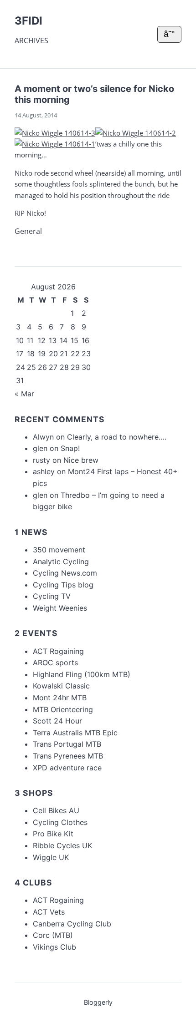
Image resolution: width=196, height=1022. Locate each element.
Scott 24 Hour (57, 720)
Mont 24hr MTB (60, 697)
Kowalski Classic (61, 685)
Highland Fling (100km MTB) (81, 674)
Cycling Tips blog (63, 584)
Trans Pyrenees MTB (68, 755)
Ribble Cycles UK (62, 845)
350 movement (59, 549)
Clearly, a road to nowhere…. (116, 436)
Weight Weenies (60, 607)
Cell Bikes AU (56, 810)
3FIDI (28, 20)
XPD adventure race (67, 767)
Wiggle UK (51, 857)
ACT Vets (49, 911)
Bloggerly (98, 1002)
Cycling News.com (65, 572)
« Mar (24, 393)
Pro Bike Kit (53, 833)
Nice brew (80, 460)
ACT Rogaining (58, 651)
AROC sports (55, 662)
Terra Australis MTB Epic (75, 732)
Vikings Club (54, 946)
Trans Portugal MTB (67, 744)
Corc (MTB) (53, 935)
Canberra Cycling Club (72, 923)
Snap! (70, 448)
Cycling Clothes (60, 822)
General (28, 231)
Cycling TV (52, 596)
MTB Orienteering (63, 709)
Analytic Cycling (61, 561)
